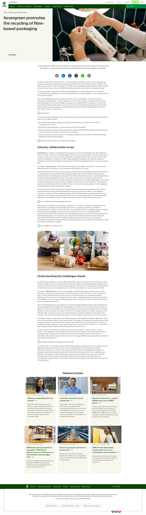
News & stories (86, 486)
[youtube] (119, 511)
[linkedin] (113, 511)
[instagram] (116, 511)
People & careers (75, 486)
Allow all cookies (51, 506)
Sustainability (57, 486)
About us (33, 486)
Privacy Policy (85, 499)
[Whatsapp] (82, 76)
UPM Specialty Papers (82, 291)
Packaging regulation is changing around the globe (57, 342)
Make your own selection (92, 506)
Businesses (13, 2)
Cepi (101, 82)
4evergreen (60, 82)
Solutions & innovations (44, 486)
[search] (136, 6)
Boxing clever (45, 113)
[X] (76, 76)
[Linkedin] (63, 76)
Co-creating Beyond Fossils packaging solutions (56, 201)
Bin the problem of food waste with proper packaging (58, 141)
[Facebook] (70, 76)
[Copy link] (57, 76)
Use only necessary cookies (70, 506)
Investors (65, 486)
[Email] (89, 76)
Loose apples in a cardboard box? (51, 226)
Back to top (117, 486)
